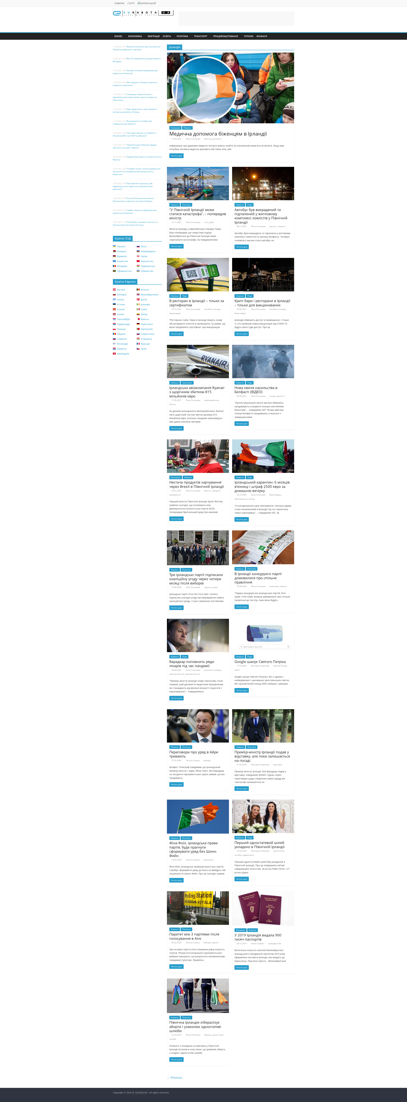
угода (214, 587)
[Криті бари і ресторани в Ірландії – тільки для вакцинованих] (263, 260)
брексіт (207, 490)
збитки (172, 404)
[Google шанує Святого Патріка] (263, 620)
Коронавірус (175, 313)
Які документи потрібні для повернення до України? (132, 122)
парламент (209, 859)
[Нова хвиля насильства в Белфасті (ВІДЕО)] (263, 346)
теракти (281, 226)
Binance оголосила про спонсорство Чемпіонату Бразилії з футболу (136, 48)
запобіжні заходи (212, 309)
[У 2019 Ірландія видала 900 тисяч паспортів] (263, 893)
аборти (207, 1035)
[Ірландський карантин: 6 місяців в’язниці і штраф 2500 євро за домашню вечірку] (263, 441)
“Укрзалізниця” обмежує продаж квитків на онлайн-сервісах (135, 146)
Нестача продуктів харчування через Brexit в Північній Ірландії (196, 484)
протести (280, 396)
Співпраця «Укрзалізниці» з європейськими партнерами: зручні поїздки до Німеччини (135, 97)
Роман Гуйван (257, 943)
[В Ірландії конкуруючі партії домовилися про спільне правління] (263, 532)
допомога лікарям (212, 670)
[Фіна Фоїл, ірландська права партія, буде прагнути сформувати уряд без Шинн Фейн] (198, 801)
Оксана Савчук (193, 760)
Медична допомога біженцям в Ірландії (218, 133)
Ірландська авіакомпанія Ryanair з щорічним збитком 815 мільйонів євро (197, 391)
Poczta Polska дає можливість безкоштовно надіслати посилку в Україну (133, 199)
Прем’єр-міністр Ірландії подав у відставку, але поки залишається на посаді (262, 756)
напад (272, 396)
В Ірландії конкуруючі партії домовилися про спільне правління (258, 577)
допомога (217, 138)
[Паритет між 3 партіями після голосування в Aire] (198, 893)
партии (207, 587)
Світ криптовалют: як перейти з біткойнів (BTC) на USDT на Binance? (134, 134)
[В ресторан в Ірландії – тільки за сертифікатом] (198, 260)
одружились (248, 855)
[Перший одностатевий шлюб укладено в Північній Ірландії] (263, 801)
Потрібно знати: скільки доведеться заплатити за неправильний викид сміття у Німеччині (136, 171)
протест (273, 226)
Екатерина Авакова (260, 665)
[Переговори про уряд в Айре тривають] (198, 711)
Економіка (135, 36)
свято (237, 670)
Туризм (248, 36)
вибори (207, 760)
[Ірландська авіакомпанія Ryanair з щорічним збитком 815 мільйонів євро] (198, 346)
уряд (212, 222)
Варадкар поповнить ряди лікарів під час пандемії (191, 663)
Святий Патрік (280, 665)
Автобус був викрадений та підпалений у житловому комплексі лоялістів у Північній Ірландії (261, 216)
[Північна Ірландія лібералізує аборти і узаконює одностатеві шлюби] (198, 980)
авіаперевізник (211, 400)
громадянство (274, 943)
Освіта (167, 36)
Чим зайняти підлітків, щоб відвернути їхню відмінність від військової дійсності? (133, 186)
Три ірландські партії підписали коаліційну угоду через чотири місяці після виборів (196, 578)
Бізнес (118, 36)
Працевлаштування (225, 36)
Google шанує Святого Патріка (260, 661)
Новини (119, 3)
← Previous (174, 1077)
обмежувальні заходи (245, 499)
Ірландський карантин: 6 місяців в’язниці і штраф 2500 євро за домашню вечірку (262, 486)
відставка (277, 764)
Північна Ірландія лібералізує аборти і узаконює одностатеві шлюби (195, 1026)
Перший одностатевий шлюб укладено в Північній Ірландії (260, 844)
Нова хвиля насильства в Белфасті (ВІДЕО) (256, 389)
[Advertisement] (236, 18)
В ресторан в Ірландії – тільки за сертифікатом (196, 302)
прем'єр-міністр (176, 674)
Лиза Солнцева (193, 138)
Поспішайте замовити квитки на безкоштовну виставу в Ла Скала (135, 223)
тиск (206, 222)
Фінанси (261, 36)
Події (249, 204)
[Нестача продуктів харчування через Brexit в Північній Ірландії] (198, 441)
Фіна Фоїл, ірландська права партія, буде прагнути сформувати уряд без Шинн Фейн (193, 849)
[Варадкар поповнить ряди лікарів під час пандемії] (198, 620)
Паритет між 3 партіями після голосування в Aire (194, 936)
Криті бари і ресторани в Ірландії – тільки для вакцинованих (262, 302)
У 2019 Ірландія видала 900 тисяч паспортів (258, 937)
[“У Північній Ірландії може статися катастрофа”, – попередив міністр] (198, 169)
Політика (182, 36)
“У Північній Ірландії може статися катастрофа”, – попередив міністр (197, 213)
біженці (207, 138)
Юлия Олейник (193, 1035)
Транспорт (200, 36)
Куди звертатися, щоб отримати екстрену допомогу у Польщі (135, 110)
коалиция (274, 586)
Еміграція (154, 36)
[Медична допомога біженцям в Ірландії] (230, 54)
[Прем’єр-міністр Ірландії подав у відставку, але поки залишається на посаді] (263, 711)
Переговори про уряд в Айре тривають (193, 754)
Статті (131, 3)
